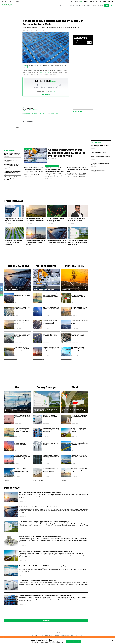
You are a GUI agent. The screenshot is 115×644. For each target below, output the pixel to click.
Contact (51, 635)
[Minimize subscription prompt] (112, 640)
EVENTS (92, 1)
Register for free (46, 94)
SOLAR (62, 5)
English (17, 1)
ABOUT (104, 1)
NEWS (72, 1)
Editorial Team (43, 635)
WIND (83, 5)
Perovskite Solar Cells (44, 113)
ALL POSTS (45, 118)
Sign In (53, 91)
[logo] (7, 5)
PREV (24, 118)
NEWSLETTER (98, 1)
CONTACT (110, 1)
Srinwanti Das (32, 30)
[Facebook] (2, 1)
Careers (57, 635)
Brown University (26, 113)
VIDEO (94, 5)
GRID (67, 5)
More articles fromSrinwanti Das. (32, 109)
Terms (81, 635)
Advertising (34, 635)
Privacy (76, 635)
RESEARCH (86, 1)
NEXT (67, 118)
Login (106, 5)
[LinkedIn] (11, 1)
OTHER (88, 5)
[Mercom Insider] (78, 1)
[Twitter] (8, 1)
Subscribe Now (73, 641)
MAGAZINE (100, 5)
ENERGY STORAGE (75, 5)
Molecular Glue (35, 113)
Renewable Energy (54, 113)
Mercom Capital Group (67, 635)
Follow (24, 65)
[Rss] (5, 1)
